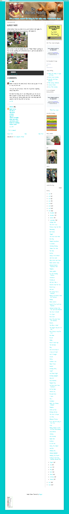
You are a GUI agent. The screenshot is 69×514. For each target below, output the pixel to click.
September (52, 220)
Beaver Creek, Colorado (53, 77)
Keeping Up (52, 280)
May (51, 469)
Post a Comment (12, 130)
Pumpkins (52, 269)
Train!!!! (51, 371)
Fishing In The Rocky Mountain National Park (55, 458)
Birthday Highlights (54, 376)
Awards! (51, 366)
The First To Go (53, 224)
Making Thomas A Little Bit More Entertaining (55, 428)
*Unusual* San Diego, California (53, 80)
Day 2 (51, 399)
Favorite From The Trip (55, 285)
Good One (52, 448)
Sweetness (52, 277)
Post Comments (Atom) (19, 137)
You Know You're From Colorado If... (54, 386)
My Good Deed (53, 394)
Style (51, 425)
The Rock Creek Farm (55, 236)
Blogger (40, 494)
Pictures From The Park (55, 227)
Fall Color (52, 289)
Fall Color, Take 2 (54, 282)
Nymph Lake (52, 439)
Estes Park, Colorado (52, 87)
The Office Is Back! (54, 325)
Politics (51, 359)
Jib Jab (51, 357)
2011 (49, 203)
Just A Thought (53, 354)
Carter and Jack (14, 74)
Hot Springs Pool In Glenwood (54, 292)
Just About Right (54, 373)
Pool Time (52, 251)
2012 (50, 201)
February (52, 477)
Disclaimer (52, 401)
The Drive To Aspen (54, 414)
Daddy (51, 340)
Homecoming (52, 229)
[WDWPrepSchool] (54, 110)
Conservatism (53, 432)
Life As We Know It (54, 349)
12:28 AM (11, 127)
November (52, 215)
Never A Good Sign (54, 342)
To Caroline (52, 244)
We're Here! (52, 317)
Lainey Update (53, 271)
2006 (50, 485)
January (52, 479)
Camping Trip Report (54, 455)
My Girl (51, 338)
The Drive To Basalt (54, 312)
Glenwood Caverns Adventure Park (54, 265)
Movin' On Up (52, 287)
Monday (51, 299)
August (52, 462)
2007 (50, 482)
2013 (50, 198)
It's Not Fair (52, 443)
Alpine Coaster (53, 302)
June (51, 467)
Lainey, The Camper (54, 446)
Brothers (52, 441)
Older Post (41, 134)
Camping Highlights (54, 453)
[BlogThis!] (12, 72)
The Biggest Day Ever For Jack (56, 328)
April (51, 472)
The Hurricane (53, 345)
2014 (50, 196)
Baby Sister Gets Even (55, 260)
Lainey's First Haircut (55, 255)
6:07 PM (11, 101)
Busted (51, 253)
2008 (50, 211)
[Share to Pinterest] (15, 72)
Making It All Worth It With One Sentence (56, 296)
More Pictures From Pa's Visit (55, 332)
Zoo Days (52, 417)
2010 (50, 206)
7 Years (51, 396)
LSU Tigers (52, 314)
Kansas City (52, 391)
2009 (50, 208)
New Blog (52, 239)
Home (26, 134)
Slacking (51, 434)
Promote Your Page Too (49, 67)
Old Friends (52, 232)
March (51, 474)
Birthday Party (53, 369)
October (52, 218)
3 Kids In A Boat (54, 352)
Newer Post (10, 134)
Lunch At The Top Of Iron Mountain (55, 305)
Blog (50, 347)
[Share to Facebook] (14, 72)
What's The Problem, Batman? (54, 404)
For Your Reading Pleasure (54, 274)
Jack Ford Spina (53, 258)
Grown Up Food (53, 410)
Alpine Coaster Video (54, 263)
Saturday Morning (54, 246)
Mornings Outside (53, 412)
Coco (10, 81)
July (51, 465)
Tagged (51, 234)
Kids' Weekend (53, 380)
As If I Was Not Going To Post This (55, 422)
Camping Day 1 (53, 451)
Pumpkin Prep (53, 383)
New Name (52, 335)
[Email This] (11, 72)
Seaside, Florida (51, 85)
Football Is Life (53, 361)
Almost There (53, 364)
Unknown (11, 107)
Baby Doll (52, 378)
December (52, 213)
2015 (50, 194)
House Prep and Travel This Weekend (55, 319)
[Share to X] (13, 72)
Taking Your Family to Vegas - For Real (54, 74)
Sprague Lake (53, 222)
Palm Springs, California (53, 83)
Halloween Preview (54, 419)
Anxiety (51, 323)
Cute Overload (53, 436)
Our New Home (53, 389)
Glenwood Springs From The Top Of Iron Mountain (56, 308)
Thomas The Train (54, 248)
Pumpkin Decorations (54, 241)
